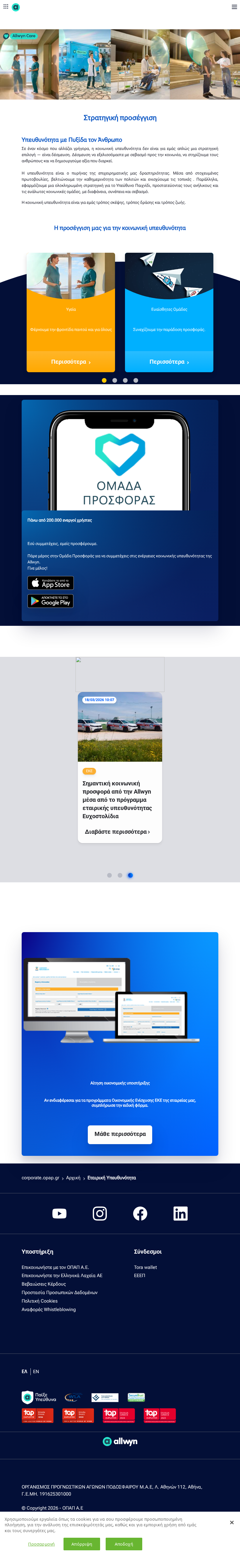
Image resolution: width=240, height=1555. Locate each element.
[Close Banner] (232, 1522)
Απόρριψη (81, 1544)
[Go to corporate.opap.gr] (26, 7)
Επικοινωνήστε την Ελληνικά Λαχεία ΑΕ (62, 1275)
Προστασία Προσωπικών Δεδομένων (59, 1292)
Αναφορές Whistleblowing (49, 1309)
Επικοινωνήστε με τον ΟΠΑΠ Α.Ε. (55, 1267)
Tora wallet (145, 1267)
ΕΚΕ (91, 711)
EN (36, 1371)
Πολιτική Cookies (40, 1301)
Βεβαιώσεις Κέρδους (44, 1284)
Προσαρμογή (41, 1544)
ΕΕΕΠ (139, 1275)
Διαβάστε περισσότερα (101, 793)
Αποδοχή (124, 1544)
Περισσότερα (68, 361)
